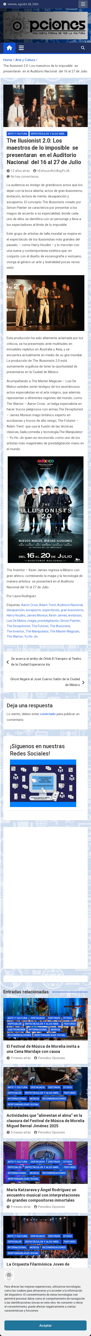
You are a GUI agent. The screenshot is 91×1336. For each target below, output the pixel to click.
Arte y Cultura (17, 133)
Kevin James (58, 615)
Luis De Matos (16, 620)
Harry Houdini (16, 615)
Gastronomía (16, 1029)
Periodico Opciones (51, 1058)
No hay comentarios (25, 176)
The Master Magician (64, 631)
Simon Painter (70, 620)
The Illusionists (60, 626)
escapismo (33, 610)
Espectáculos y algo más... (48, 133)
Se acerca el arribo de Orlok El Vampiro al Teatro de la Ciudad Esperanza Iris (46, 661)
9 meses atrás (21, 1058)
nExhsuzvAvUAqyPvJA (53, 171)
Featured (70, 1023)
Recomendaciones (19, 1035)
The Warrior (15, 636)
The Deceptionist (18, 626)
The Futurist (40, 626)
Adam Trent (47, 605)
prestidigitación (48, 620)
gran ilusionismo (72, 610)
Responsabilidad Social (50, 1035)
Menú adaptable (83, 4)
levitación (75, 615)
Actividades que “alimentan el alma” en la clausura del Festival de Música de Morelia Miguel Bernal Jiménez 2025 (45, 1120)
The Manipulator (37, 631)
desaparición (16, 610)
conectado (48, 714)
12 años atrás (20, 171)
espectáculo (50, 610)
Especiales (15, 1023)
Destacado (38, 1018)
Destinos (54, 1018)
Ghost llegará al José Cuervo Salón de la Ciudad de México (45, 682)
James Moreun (37, 615)
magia (31, 620)
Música (55, 1029)
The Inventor (15, 631)
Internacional (38, 1029)
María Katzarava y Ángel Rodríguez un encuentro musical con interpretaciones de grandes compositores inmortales (43, 1195)
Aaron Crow (29, 605)
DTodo (67, 1018)
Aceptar (45, 1326)
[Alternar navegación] (21, 48)
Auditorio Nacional (70, 605)
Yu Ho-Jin (31, 636)
